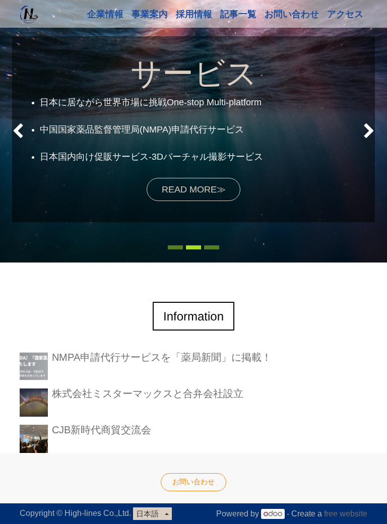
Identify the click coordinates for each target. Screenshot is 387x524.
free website (345, 513)
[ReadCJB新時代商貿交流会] (34, 439)
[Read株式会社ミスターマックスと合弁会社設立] (34, 402)
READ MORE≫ (194, 189)
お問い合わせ (193, 482)
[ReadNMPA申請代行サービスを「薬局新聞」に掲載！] (34, 366)
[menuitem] (105, 14)
